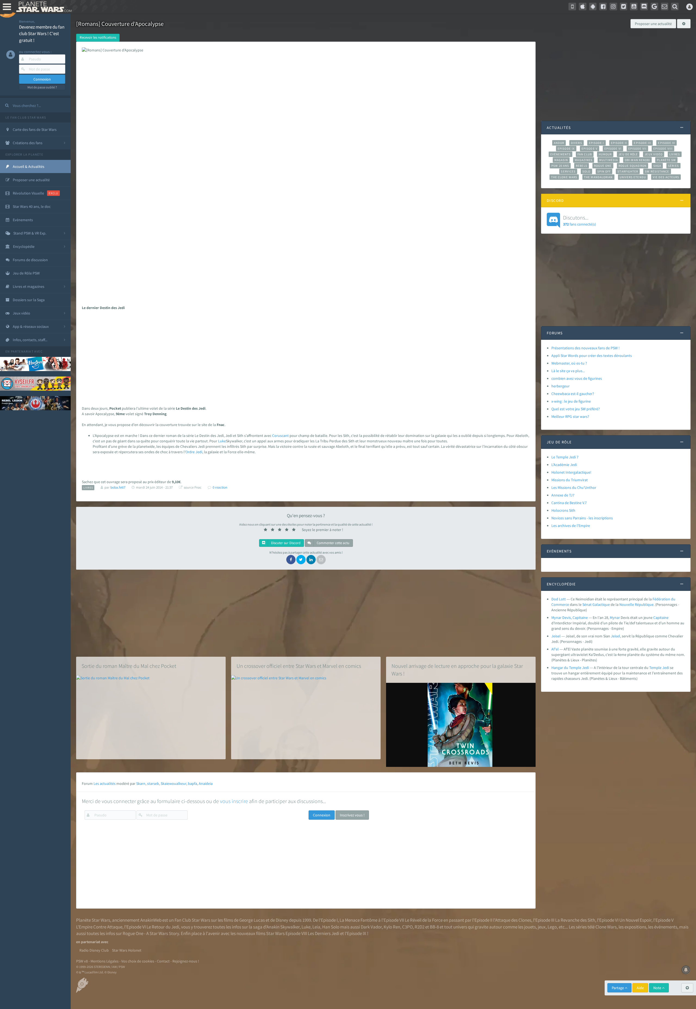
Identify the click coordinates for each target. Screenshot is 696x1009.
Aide (640, 987)
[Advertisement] (304, 357)
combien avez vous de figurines (576, 378)
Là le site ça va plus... (568, 370)
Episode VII (637, 148)
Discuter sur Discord (285, 543)
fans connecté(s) (579, 220)
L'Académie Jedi (564, 464)
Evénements (560, 154)
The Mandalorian (598, 177)
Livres (674, 154)
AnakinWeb (150, 920)
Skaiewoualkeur (173, 783)
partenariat (22, 351)
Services (568, 171)
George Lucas (252, 920)
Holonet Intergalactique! (571, 472)
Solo (586, 171)
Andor (559, 143)
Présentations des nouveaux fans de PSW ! (585, 347)
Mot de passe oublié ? (42, 87)
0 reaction (220, 487)
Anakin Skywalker (283, 927)
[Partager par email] (321, 559)
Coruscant (280, 435)
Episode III (642, 143)
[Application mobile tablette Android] (593, 6)
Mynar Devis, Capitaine (569, 617)
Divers (576, 143)
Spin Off (604, 171)
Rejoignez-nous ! (185, 961)
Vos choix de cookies (137, 961)
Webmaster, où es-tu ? (569, 363)
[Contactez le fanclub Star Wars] (665, 6)
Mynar (615, 617)
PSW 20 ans (560, 166)
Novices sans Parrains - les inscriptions (582, 518)
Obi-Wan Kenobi (637, 160)
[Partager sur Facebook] (291, 559)
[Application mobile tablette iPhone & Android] (572, 6)
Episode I (596, 143)
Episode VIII (663, 148)
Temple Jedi (659, 667)
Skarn (140, 783)
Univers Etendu (633, 177)
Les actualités (105, 783)
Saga (657, 166)
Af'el (555, 649)
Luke (222, 441)
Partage (618, 987)
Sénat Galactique (596, 604)
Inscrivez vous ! (352, 815)
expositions (635, 927)
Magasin (561, 160)
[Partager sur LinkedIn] (311, 559)
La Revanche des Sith (575, 920)
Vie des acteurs (666, 177)
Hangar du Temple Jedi (570, 667)
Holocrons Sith (563, 510)
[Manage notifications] (686, 969)
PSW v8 (82, 961)
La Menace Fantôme (358, 920)
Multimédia (608, 160)
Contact (163, 961)
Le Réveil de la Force (424, 920)
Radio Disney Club (94, 950)
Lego (552, 927)
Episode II (619, 143)
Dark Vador (371, 927)
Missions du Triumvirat (569, 479)
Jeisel (556, 636)
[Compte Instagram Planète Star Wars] (613, 6)
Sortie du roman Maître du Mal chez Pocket (129, 665)
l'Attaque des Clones (512, 920)
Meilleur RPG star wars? (570, 416)
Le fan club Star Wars (25, 117)
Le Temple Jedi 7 (565, 457)
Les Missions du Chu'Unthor (573, 487)
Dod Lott (558, 599)
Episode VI (613, 148)
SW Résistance (657, 171)
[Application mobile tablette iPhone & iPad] (582, 6)
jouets (530, 927)
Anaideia (206, 783)
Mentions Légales (105, 961)
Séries (673, 166)
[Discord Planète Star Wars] (644, 6)
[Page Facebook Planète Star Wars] (603, 6)
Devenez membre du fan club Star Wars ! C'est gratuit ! (41, 33)
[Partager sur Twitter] (301, 559)
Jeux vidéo (654, 154)
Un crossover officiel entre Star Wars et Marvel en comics (299, 665)
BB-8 (434, 927)
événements (665, 927)
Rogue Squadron (633, 166)
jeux (542, 927)
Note (657, 987)
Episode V (590, 148)
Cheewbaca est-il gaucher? (572, 393)
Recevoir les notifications (98, 37)
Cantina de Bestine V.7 (569, 502)
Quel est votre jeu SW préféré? (575, 408)
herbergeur (560, 386)
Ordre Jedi (193, 451)
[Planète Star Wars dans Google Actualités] (654, 6)
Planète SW (666, 160)
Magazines (583, 160)
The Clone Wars (564, 177)
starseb (153, 783)
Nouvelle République (636, 604)
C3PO (407, 927)
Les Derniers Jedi (323, 933)
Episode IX (566, 148)
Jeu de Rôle (628, 154)
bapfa (192, 783)
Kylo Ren (392, 927)
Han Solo (330, 927)
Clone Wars (606, 927)
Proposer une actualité (653, 23)
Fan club (584, 154)
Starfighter (627, 171)
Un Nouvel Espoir (635, 920)
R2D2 (419, 927)
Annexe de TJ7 (562, 495)
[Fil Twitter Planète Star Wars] (624, 6)
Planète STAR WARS (43, 7)
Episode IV (666, 143)
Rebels (581, 166)
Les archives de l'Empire (570, 525)
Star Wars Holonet (126, 950)
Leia (316, 927)
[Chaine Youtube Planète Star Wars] (634, 6)
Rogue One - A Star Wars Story (151, 933)
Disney (282, 920)
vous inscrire (234, 801)
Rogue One (603, 166)
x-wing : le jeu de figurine (571, 401)
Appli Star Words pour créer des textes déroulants (591, 355)
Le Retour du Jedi (163, 927)
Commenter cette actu (332, 543)
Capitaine (661, 617)
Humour (605, 154)
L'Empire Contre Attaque (99, 927)
